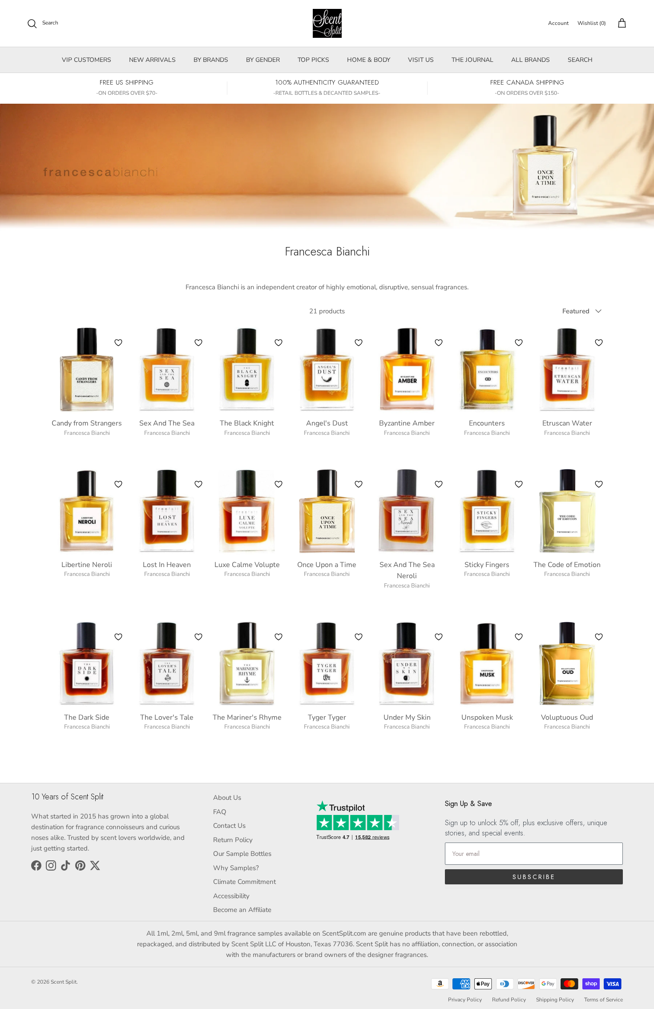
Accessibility (231, 895)
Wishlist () (591, 23)
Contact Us (229, 825)
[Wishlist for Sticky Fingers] (519, 484)
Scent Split (64, 981)
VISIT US (421, 60)
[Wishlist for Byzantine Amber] (438, 342)
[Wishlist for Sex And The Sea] (198, 342)
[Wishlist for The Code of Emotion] (599, 484)
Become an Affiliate (242, 909)
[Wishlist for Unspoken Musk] (519, 637)
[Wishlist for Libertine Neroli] (118, 484)
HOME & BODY (368, 60)
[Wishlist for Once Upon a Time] (358, 484)
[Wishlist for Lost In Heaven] (198, 484)
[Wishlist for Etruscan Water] (599, 342)
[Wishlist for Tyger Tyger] (358, 637)
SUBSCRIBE (534, 876)
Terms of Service (603, 999)
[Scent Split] (327, 23)
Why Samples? (236, 867)
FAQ (219, 811)
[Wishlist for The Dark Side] (118, 637)
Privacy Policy (465, 999)
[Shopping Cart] (620, 23)
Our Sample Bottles (242, 853)
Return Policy (233, 839)
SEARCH (580, 60)
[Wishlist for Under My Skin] (438, 637)
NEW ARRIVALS (152, 60)
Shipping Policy (555, 999)
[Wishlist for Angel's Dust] (358, 342)
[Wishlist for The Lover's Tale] (198, 637)
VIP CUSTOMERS (86, 60)
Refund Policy (509, 999)
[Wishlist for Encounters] (519, 342)
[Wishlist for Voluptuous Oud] (599, 637)
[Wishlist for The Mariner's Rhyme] (278, 637)
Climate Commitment (244, 881)
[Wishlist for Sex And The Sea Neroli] (438, 484)
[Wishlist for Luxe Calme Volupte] (278, 484)
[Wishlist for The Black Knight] (278, 342)
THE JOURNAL (472, 60)
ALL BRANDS (530, 60)
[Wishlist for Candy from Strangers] (118, 342)
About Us (227, 797)
